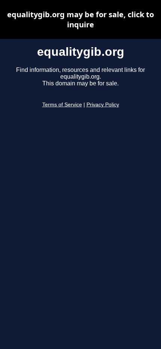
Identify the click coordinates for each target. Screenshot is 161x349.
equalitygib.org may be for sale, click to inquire (80, 19)
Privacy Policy (102, 104)
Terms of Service (62, 104)
